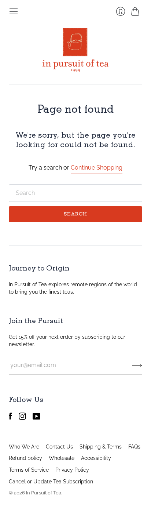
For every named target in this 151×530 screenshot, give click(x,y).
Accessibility (96, 458)
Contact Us (59, 447)
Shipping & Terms (101, 447)
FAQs (134, 447)
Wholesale (61, 458)
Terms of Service (29, 470)
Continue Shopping (96, 167)
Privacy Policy (72, 470)
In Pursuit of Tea (43, 492)
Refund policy (25, 458)
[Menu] (13, 11)
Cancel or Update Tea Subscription (51, 481)
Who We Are (24, 447)
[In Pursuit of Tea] (75, 50)
